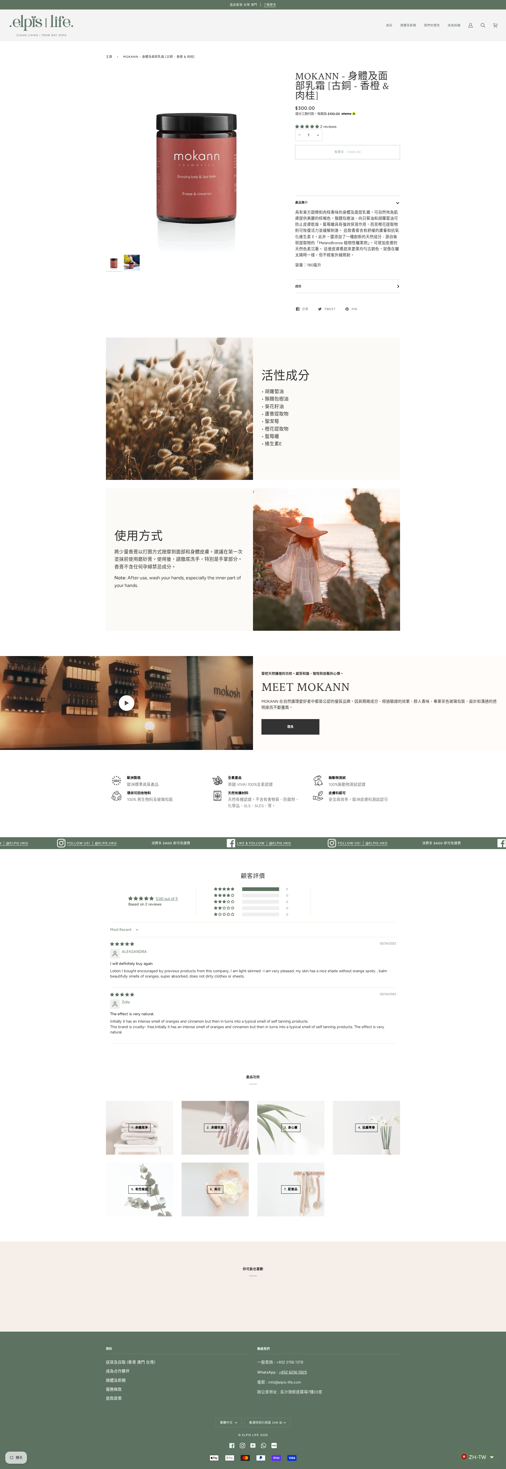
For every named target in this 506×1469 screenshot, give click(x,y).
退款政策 (114, 1398)
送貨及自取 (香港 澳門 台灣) (130, 1362)
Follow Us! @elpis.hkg (35, 843)
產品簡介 (301, 202)
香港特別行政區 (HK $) (266, 1422)
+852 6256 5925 (293, 1372)
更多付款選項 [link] (307, 184)
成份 (298, 286)
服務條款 (114, 1389)
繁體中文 (227, 1422)
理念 (290, 727)
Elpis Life (250, 1435)
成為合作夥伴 (118, 1371)
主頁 (109, 57)
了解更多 (270, 5)
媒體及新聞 (116, 1380)
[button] (307, 126)
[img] (122, 944)
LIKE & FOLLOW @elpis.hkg (208, 843)
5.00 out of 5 (167, 898)
